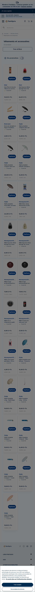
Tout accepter (17, 584)
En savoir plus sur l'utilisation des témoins (19, 579)
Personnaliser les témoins (17, 589)
